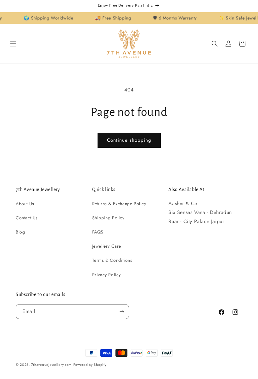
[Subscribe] (122, 311)
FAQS (98, 232)
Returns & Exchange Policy (119, 203)
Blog (20, 232)
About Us (25, 203)
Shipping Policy (108, 218)
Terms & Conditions (112, 260)
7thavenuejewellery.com (51, 364)
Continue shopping (129, 140)
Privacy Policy (106, 275)
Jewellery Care (106, 246)
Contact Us (27, 218)
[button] (13, 44)
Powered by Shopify (90, 364)
